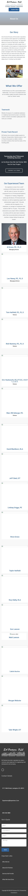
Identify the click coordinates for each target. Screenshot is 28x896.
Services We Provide (8, 873)
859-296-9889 (6, 813)
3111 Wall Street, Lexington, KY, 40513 (13, 788)
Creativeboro (14, 892)
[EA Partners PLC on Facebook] (3, 770)
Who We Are (5, 861)
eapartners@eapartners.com (10, 800)
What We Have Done (8, 879)
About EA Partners (7, 867)
